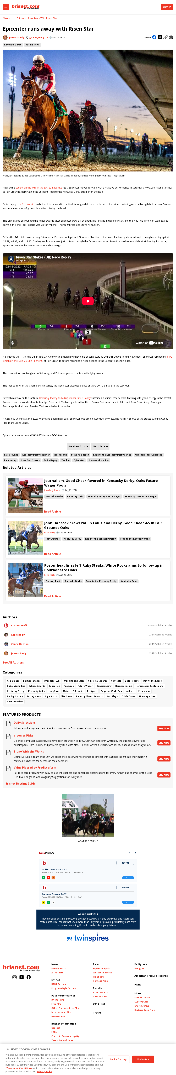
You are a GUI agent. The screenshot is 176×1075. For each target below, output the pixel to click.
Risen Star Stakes (30, 460)
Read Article (52, 511)
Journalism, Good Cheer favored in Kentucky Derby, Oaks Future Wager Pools (101, 483)
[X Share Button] (160, 37)
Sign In (167, 6)
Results (97, 988)
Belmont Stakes (32, 680)
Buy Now (164, 728)
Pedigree (92, 691)
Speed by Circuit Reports (89, 696)
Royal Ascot (51, 696)
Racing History (15, 696)
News (6, 18)
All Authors (57, 972)
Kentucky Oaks (75, 496)
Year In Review (15, 701)
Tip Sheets (98, 976)
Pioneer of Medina (99, 460)
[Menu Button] (6, 7)
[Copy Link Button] (165, 37)
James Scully (16, 37)
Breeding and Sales (73, 680)
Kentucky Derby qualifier (36, 454)
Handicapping (104, 686)
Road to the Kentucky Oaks (135, 538)
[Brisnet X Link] (21, 977)
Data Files (99, 1003)
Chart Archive (141, 1006)
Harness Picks (100, 981)
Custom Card (141, 1001)
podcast (130, 691)
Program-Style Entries (63, 988)
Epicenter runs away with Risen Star (36, 18)
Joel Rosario (60, 454)
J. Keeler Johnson (52, 490)
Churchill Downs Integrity (65, 1036)
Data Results (100, 996)
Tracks (97, 1012)
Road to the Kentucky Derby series (112, 454)
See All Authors (13, 662)
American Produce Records (151, 975)
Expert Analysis (101, 968)
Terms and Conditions (19, 1068)
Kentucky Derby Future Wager (104, 496)
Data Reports (132, 680)
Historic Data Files (144, 1010)
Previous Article (78, 446)
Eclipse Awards (37, 686)
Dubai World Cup (16, 686)
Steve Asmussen (80, 454)
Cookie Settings (118, 1059)
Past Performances (63, 995)
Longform (53, 691)
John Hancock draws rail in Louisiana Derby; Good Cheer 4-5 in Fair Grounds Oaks (103, 525)
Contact (55, 1028)
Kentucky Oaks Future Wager (141, 496)
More (137, 993)
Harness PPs (58, 1016)
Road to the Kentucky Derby (100, 538)
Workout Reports (102, 972)
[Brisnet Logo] (26, 7)
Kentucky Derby (12, 44)
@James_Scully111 (38, 37)
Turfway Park (53, 581)
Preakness (144, 691)
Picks (96, 964)
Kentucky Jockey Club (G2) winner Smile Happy (65, 398)
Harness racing (123, 686)
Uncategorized (147, 696)
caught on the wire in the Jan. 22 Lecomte (38, 187)
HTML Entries (58, 984)
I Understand (143, 1059)
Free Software (142, 997)
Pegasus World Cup (111, 691)
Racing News (33, 44)
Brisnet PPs (57, 1000)
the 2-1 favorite (26, 204)
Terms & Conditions (62, 1040)
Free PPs (56, 1004)
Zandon (65, 460)
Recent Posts (58, 968)
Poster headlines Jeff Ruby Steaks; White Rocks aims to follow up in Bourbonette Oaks (104, 567)
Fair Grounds (11, 454)
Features (69, 686)
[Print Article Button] (171, 37)
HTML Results (100, 992)
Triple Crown (128, 696)
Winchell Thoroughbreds (148, 454)
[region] (88, 1059)
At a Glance (13, 680)
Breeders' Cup (52, 680)
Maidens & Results (73, 691)
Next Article (100, 446)
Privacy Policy (44, 1071)
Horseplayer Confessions (149, 686)
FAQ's (54, 1032)
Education (54, 686)
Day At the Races (152, 680)
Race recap (10, 460)
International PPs (61, 1012)
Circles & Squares (97, 680)
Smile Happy (50, 460)
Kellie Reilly (49, 532)
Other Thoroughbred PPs (65, 1008)
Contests (116, 680)
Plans (137, 984)
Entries (55, 980)
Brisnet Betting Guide (21, 783)
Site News (66, 696)
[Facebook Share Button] (154, 37)
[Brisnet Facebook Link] (28, 977)
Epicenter (79, 460)
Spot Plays (112, 696)
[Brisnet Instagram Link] (14, 977)
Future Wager (85, 686)
